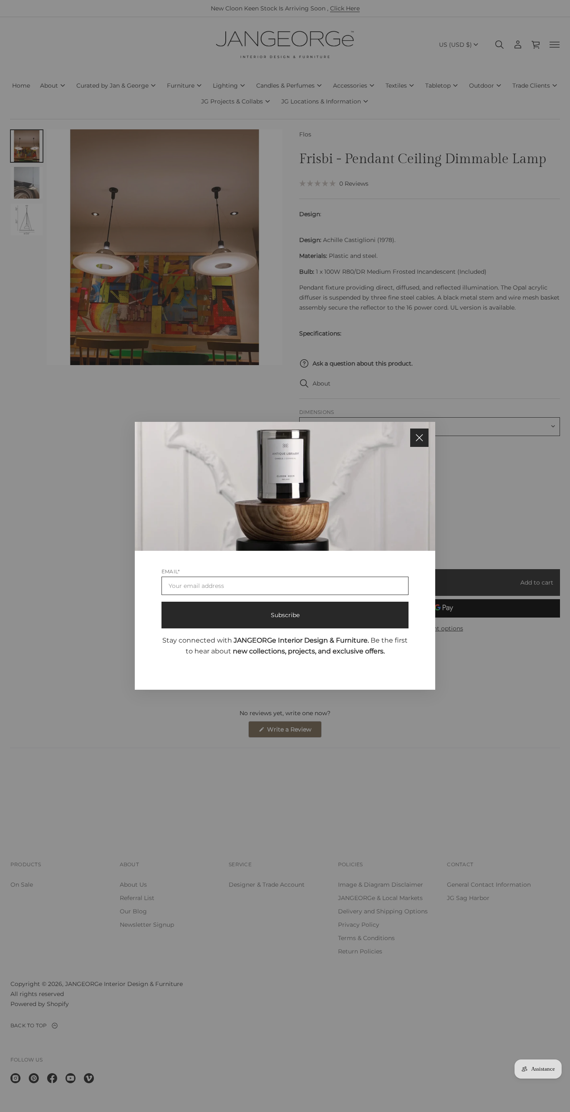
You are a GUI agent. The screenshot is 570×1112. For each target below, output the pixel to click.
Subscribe (285, 615)
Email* (170, 571)
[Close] (419, 438)
